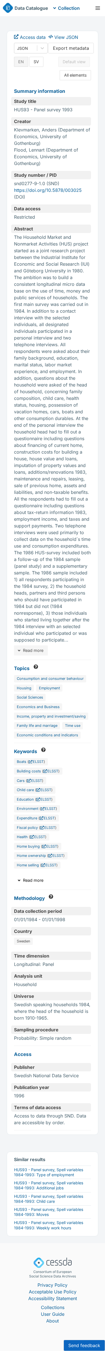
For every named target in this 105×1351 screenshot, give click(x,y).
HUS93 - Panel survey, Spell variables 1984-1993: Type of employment (48, 1172)
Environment (27, 809)
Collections (52, 1307)
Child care (25, 790)
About (52, 1321)
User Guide (52, 1314)
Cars (21, 781)
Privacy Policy (52, 1285)
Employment (49, 688)
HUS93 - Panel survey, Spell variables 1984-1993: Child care (48, 1199)
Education (25, 799)
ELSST (38, 762)
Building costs (29, 771)
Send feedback (84, 1345)
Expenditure (27, 818)
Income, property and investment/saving (51, 716)
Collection (69, 8)
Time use (72, 725)
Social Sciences (30, 697)
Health (22, 837)
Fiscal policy (27, 828)
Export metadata (71, 48)
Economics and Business (38, 707)
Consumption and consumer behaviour (50, 678)
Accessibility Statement (52, 1298)
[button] (97, 8)
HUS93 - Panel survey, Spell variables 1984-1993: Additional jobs (48, 1185)
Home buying (28, 846)
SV (36, 61)
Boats (21, 762)
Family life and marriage (37, 725)
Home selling (28, 865)
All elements (75, 75)
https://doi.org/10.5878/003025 (48, 190)
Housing (24, 688)
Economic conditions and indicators (47, 735)
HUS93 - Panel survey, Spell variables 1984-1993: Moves (48, 1212)
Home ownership (31, 855)
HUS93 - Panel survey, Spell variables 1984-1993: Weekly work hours (48, 1225)
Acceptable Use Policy (52, 1292)
